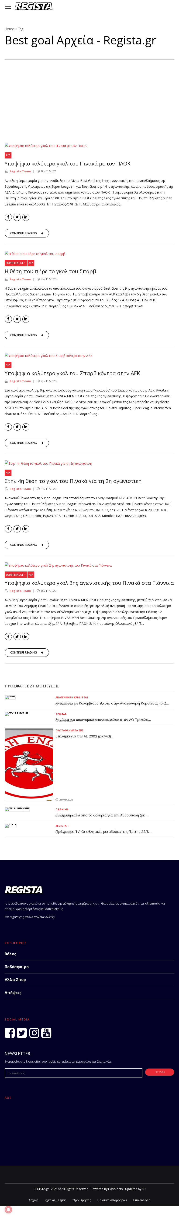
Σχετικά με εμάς (55, 1200)
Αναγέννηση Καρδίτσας (71, 697)
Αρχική (33, 1200)
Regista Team (20, 171)
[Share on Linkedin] (26, 217)
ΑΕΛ (8, 155)
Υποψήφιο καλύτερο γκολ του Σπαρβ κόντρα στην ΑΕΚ (72, 373)
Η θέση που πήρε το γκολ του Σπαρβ (50, 271)
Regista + (62, 825)
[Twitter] (22, 1033)
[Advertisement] (89, 94)
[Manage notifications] (8, 1209)
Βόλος (10, 953)
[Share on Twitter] (17, 217)
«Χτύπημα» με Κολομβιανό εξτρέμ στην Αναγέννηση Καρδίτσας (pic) (110, 703)
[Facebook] (10, 1033)
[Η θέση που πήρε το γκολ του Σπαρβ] (89, 254)
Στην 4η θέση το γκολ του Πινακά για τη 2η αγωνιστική (73, 481)
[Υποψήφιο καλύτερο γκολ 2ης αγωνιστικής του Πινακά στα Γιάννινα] (89, 565)
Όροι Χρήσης (82, 1200)
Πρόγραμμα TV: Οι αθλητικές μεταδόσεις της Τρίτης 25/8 (102, 831)
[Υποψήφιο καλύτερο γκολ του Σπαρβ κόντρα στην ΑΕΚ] (89, 356)
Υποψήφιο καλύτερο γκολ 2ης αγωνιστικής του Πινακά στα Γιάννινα (89, 582)
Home (9, 28)
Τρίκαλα (60, 714)
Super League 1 (16, 263)
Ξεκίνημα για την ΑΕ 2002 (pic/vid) (83, 736)
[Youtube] (46, 1033)
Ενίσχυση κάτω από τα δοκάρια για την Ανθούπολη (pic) (101, 815)
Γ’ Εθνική (61, 809)
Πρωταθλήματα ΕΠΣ (69, 730)
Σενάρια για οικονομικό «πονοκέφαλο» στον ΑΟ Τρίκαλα (101, 719)
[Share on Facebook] (8, 217)
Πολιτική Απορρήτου (112, 1200)
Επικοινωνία (141, 1200)
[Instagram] (34, 1033)
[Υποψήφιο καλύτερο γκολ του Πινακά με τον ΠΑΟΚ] (89, 146)
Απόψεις (13, 992)
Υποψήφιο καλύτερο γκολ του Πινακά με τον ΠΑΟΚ (68, 163)
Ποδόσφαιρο (17, 966)
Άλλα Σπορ (15, 979)
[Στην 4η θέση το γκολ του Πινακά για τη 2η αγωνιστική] (89, 463)
